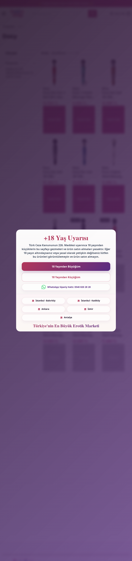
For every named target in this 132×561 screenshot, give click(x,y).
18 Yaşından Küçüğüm (66, 277)
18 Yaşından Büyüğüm (66, 266)
